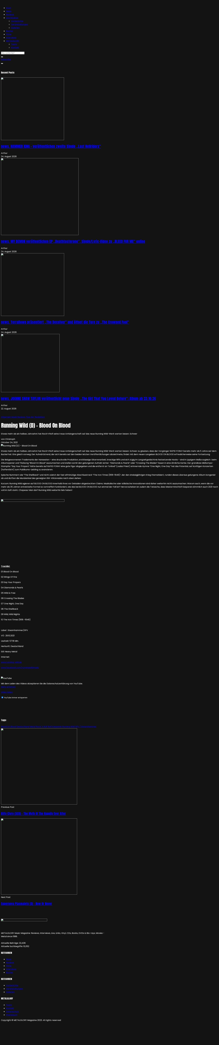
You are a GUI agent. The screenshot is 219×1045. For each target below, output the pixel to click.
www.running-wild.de (11, 662)
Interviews (11, 37)
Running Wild (68, 726)
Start (8, 7)
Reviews (10, 14)
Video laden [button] (7, 692)
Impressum (11, 1014)
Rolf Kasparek (55, 726)
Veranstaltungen (19, 24)
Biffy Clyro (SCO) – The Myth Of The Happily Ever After (33, 813)
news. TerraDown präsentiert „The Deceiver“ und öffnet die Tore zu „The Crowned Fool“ (65, 322)
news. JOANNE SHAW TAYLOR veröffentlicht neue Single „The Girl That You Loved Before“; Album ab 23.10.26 (78, 398)
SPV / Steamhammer (85, 726)
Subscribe (6, 59)
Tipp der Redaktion (35, 417)
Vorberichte (17, 21)
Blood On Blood (8, 726)
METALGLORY (12, 40)
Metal (32, 726)
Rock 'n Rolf (41, 726)
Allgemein (6, 417)
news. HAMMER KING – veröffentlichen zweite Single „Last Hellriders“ (51, 146)
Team (14, 44)
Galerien (15, 27)
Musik (14, 417)
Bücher (9, 31)
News (8, 11)
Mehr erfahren (8, 686)
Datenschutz (12, 1011)
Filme (8, 34)
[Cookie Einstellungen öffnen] (20, 1042)
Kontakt (15, 47)
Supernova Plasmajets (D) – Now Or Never (26, 903)
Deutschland (23, 726)
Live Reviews (12, 17)
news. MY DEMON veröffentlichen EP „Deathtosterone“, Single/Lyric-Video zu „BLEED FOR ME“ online (73, 241)
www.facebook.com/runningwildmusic (20, 667)
